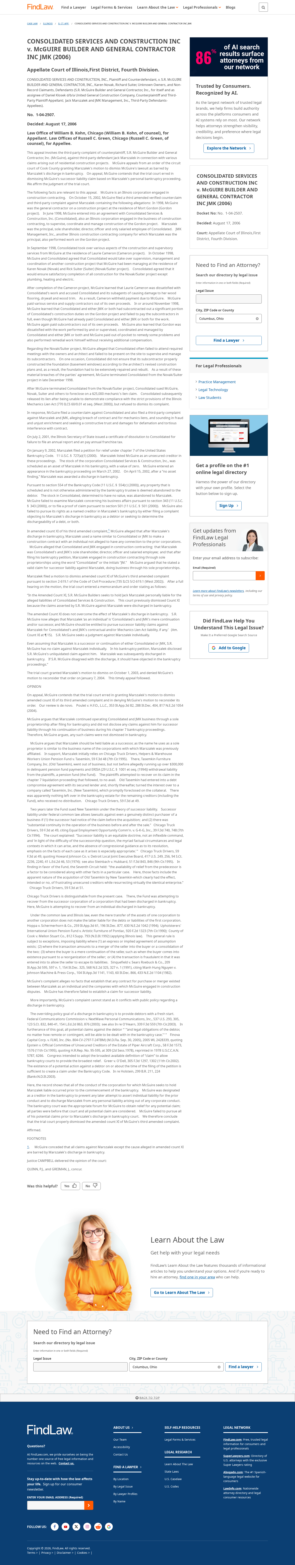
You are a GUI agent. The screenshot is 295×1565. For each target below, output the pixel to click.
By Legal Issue (123, 1486)
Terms (31, 1553)
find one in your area (197, 1277)
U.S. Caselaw (173, 1479)
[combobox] (229, 299)
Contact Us (120, 1454)
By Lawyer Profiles (125, 1494)
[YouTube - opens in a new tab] (65, 1527)
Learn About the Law (179, 1464)
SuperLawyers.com (236, 1456)
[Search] (263, 7)
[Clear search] (257, 318)
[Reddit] (98, 1527)
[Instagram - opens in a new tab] (87, 1527)
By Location (121, 1479)
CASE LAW (32, 23)
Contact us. (66, 1463)
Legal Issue (205, 290)
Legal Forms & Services (180, 1439)
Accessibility (121, 1447)
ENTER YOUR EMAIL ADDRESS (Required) (55, 1497)
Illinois (48, 23)
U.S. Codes (172, 1486)
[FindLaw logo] (42, 7)
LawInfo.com (232, 1488)
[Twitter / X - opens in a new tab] (76, 1527)
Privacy (46, 1553)
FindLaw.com (232, 1439)
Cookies (82, 1553)
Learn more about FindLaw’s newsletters (218, 591)
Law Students (209, 397)
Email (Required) (204, 568)
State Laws (172, 1471)
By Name (119, 1501)
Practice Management (217, 381)
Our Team (120, 1439)
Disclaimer (64, 1553)
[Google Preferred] (109, 1527)
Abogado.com (233, 1472)
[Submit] (260, 575)
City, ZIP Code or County (215, 310)
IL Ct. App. (63, 23)
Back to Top (149, 1398)
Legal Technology (213, 389)
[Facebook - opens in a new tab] (55, 1527)
